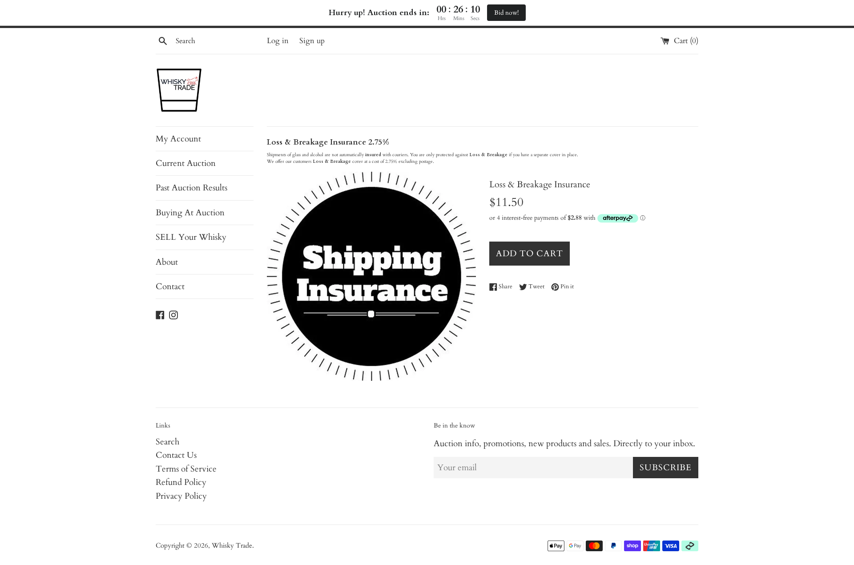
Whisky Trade (232, 545)
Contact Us (176, 455)
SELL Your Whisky (191, 237)
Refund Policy (181, 482)
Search (167, 442)
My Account (178, 139)
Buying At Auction (190, 212)
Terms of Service (186, 469)
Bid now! (506, 12)
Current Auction (186, 163)
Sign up (312, 41)
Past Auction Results (191, 188)
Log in (278, 41)
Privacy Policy (181, 496)
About (167, 262)
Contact (170, 286)
